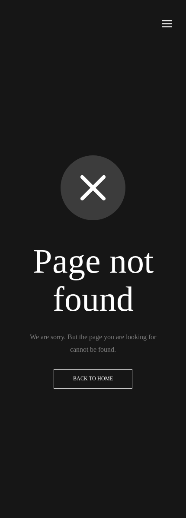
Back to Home (93, 379)
